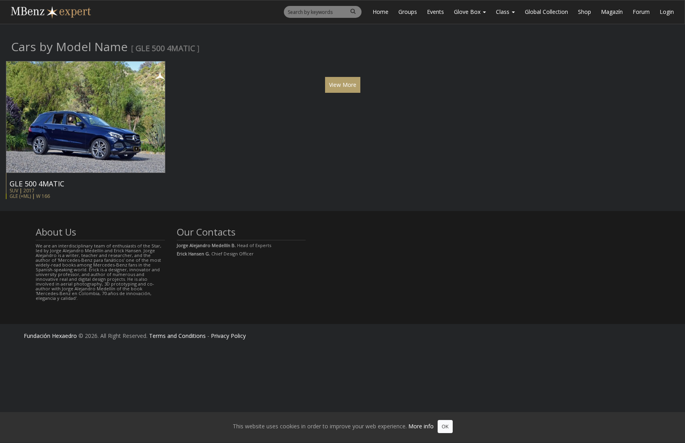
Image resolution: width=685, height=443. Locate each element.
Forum (641, 11)
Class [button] (503, 11)
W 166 (43, 196)
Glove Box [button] (468, 11)
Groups (407, 11)
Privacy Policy (228, 335)
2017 (28, 190)
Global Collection (546, 11)
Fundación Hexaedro (50, 335)
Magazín (612, 11)
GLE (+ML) (20, 196)
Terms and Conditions (177, 335)
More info (421, 426)
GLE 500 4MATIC (37, 183)
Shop (584, 11)
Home (380, 11)
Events (435, 11)
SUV (14, 190)
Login (667, 11)
